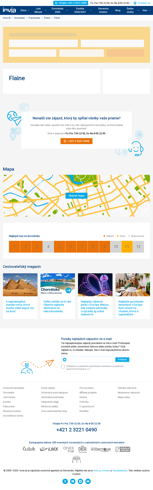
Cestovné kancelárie (13, 388)
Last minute (9, 397)
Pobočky (84, 401)
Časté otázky (48, 388)
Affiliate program (88, 392)
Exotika (7, 401)
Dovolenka (19, 18)
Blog (117, 10)
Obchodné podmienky (52, 397)
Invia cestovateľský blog (54, 411)
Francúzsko (35, 18)
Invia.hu (106, 470)
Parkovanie (9, 406)
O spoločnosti (86, 406)
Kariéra (83, 397)
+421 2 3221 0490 (76, 430)
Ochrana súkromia (127, 388)
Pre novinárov (86, 388)
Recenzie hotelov (103, 10)
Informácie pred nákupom (54, 392)
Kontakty (84, 411)
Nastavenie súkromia (129, 392)
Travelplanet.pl (119, 470)
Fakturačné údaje (50, 401)
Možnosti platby (49, 406)
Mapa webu (124, 397)
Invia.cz (97, 470)
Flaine (47, 18)
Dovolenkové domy (13, 415)
